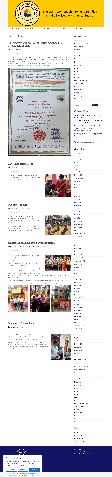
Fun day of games (17, 204)
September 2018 (79, 261)
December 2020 (79, 203)
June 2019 (77, 242)
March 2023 (78, 175)
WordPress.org (79, 441)
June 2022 (77, 184)
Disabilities (77, 59)
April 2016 (77, 304)
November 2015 (79, 319)
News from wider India (81, 80)
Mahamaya (11, 260)
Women (21, 49)
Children (21, 167)
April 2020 (77, 218)
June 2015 (77, 335)
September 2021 (79, 193)
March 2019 (78, 249)
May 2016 (77, 301)
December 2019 (79, 227)
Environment (78, 65)
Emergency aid (79, 62)
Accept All (34, 469)
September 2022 (79, 181)
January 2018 (78, 279)
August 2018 (78, 264)
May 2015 (77, 338)
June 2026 (77, 159)
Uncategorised (78, 90)
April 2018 (77, 276)
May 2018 (77, 273)
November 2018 (79, 255)
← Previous (11, 367)
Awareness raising (79, 40)
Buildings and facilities (17, 246)
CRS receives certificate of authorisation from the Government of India (35, 44)
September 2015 (79, 325)
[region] (23, 464)
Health (76, 74)
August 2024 (78, 169)
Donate (46, 28)
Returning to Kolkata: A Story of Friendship (87, 125)
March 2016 (78, 307)
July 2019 (77, 239)
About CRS (19, 28)
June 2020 (77, 212)
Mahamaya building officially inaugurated (31, 242)
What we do (29, 28)
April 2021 (77, 199)
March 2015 (78, 344)
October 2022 (78, 178)
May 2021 (77, 196)
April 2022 (77, 190)
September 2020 (79, 206)
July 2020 (77, 209)
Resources (78, 28)
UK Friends (77, 86)
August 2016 (78, 298)
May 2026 (77, 163)
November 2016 (79, 289)
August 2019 (78, 236)
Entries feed (78, 435)
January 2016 (78, 313)
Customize (11, 469)
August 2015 (78, 329)
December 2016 (79, 285)
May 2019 (77, 246)
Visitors (26, 208)
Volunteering (78, 96)
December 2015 (79, 316)
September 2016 (79, 295)
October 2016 (78, 292)
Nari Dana (77, 77)
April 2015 (77, 341)
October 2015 (78, 322)
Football (76, 68)
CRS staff (77, 56)
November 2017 (79, 282)
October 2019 (78, 230)
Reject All (23, 469)
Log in (76, 432)
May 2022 (77, 187)
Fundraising (36, 246)
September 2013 (79, 353)
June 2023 (77, 172)
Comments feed (79, 438)
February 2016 (78, 310)
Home (11, 28)
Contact (70, 28)
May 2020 (77, 215)
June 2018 (77, 270)
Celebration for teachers (21, 323)
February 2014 (78, 347)
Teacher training (79, 83)
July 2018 (77, 267)
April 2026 (77, 166)
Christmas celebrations (20, 163)
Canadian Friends (79, 46)
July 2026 (77, 156)
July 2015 (77, 332)
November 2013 (79, 350)
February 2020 (78, 224)
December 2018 (79, 252)
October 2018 (78, 258)
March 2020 (78, 221)
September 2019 (79, 233)
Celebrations (14, 49)
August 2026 (78, 153)
